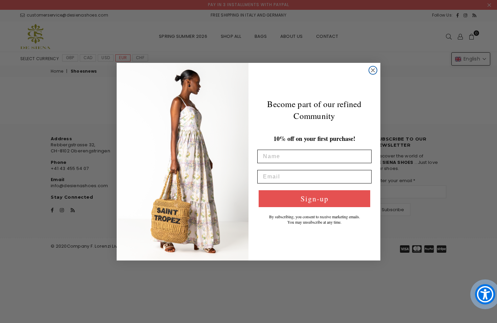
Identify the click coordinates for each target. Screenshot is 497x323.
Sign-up (315, 198)
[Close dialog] (373, 70)
